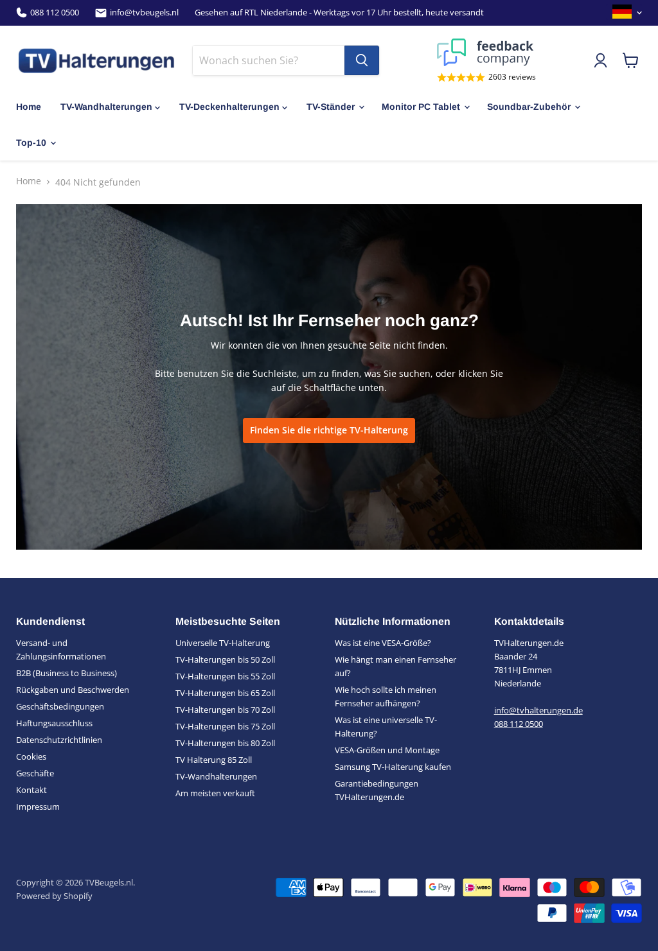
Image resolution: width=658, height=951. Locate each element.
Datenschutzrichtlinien (59, 740)
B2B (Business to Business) (66, 673)
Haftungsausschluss (54, 723)
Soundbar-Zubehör (529, 106)
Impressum (38, 806)
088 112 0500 (54, 12)
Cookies (31, 756)
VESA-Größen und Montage (387, 750)
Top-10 (31, 142)
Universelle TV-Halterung (222, 643)
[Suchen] (361, 60)
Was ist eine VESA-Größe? (383, 643)
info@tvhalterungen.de (538, 710)
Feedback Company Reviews (486, 52)
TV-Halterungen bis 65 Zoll (225, 693)
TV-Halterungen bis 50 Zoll (225, 659)
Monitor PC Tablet (421, 106)
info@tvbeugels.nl (144, 12)
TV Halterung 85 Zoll (213, 759)
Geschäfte (35, 773)
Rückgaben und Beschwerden (72, 689)
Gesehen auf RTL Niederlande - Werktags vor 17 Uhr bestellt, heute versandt (339, 12)
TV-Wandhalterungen (106, 106)
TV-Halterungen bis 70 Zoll (225, 709)
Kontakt (31, 790)
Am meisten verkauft (215, 793)
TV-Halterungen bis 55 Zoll (225, 676)
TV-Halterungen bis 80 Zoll (225, 743)
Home (28, 106)
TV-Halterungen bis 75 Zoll (225, 726)
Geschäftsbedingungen (60, 706)
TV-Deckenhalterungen (229, 106)
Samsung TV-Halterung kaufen (393, 766)
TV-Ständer (331, 106)
